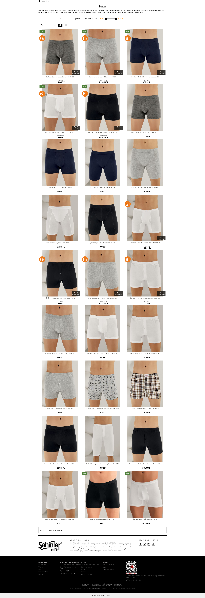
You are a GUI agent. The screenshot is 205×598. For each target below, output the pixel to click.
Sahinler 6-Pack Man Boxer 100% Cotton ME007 (145, 242)
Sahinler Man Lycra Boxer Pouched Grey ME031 (60, 353)
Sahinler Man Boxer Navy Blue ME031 (60, 187)
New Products (89, 19)
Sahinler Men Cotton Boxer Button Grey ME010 (60, 408)
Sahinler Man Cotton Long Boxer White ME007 (60, 519)
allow (82, 11)
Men (39, 569)
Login (104, 567)
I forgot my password (108, 569)
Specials (77, 19)
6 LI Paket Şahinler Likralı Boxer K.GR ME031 (60, 77)
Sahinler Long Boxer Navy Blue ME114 (102, 187)
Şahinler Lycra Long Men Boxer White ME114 (60, 242)
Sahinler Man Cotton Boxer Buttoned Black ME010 (145, 464)
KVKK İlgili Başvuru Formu (67, 573)
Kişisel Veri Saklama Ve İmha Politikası (68, 567)
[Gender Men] (60, 18)
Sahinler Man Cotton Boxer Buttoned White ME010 (145, 353)
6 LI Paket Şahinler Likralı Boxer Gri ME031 (102, 77)
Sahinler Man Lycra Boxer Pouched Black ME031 (59, 464)
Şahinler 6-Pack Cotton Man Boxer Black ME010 (60, 298)
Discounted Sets (43, 572)
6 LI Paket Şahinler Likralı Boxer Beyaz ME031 (59, 132)
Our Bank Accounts (86, 567)
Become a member (108, 565)
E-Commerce (108, 595)
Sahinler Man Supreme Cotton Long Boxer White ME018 (102, 464)
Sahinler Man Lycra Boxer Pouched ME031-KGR (145, 132)
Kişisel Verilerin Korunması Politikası (70, 565)
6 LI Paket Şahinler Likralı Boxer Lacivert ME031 (145, 77)
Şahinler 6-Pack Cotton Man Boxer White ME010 (145, 298)
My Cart (83, 569)
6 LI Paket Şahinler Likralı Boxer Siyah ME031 (102, 132)
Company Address (86, 574)
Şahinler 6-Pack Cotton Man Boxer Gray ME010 (102, 298)
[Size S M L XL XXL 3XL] (68, 18)
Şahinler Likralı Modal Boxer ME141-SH (102, 519)
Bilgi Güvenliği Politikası (66, 571)
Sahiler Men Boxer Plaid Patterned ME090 (145, 408)
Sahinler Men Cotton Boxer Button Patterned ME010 (102, 408)
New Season (42, 565)
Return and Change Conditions (90, 565)
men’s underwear (69, 11)
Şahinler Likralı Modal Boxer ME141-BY (145, 519)
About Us (83, 572)
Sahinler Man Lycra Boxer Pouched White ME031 (102, 353)
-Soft (103, 595)
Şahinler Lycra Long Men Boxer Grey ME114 (145, 187)
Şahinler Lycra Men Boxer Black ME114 (102, 242)
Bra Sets (40, 574)
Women (40, 567)
